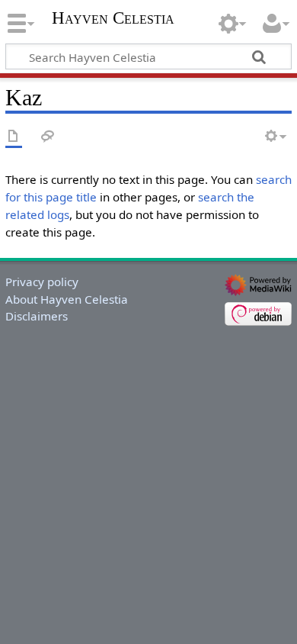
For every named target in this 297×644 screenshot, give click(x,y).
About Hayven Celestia (66, 299)
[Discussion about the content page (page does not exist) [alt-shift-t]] (48, 137)
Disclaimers (36, 316)
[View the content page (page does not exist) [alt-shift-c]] (13, 137)
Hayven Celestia (113, 19)
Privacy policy (41, 281)
